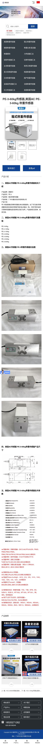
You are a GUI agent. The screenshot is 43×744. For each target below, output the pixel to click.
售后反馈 (7, 717)
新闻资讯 (7, 712)
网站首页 (7, 702)
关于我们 (27, 702)
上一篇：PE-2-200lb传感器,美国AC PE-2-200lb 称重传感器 (12, 690)
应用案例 (27, 712)
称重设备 (27, 707)
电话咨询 (5, 742)
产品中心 (7, 707)
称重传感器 (6, 210)
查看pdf (32, 168)
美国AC (10, 192)
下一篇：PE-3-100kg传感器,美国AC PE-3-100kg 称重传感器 (32, 690)
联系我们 (11, 168)
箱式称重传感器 (13, 197)
